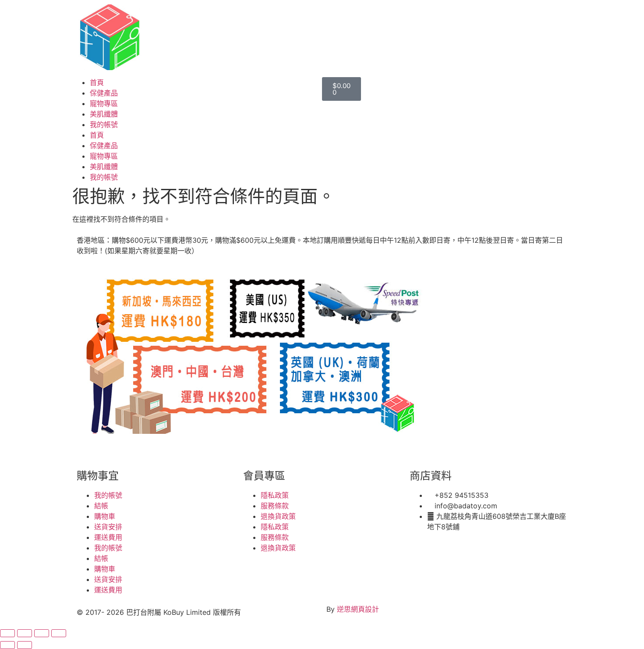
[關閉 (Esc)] (58, 633)
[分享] (41, 633)
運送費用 (108, 537)
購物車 (104, 516)
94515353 (139, 450)
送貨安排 (108, 526)
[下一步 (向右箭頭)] (24, 645)
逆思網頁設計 (358, 609)
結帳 (101, 505)
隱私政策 (275, 495)
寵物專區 (104, 103)
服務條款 (275, 505)
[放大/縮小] (7, 633)
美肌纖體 (104, 114)
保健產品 (104, 93)
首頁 (97, 82)
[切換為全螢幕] (24, 633)
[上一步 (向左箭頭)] (7, 645)
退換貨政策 (278, 516)
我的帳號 (104, 124)
